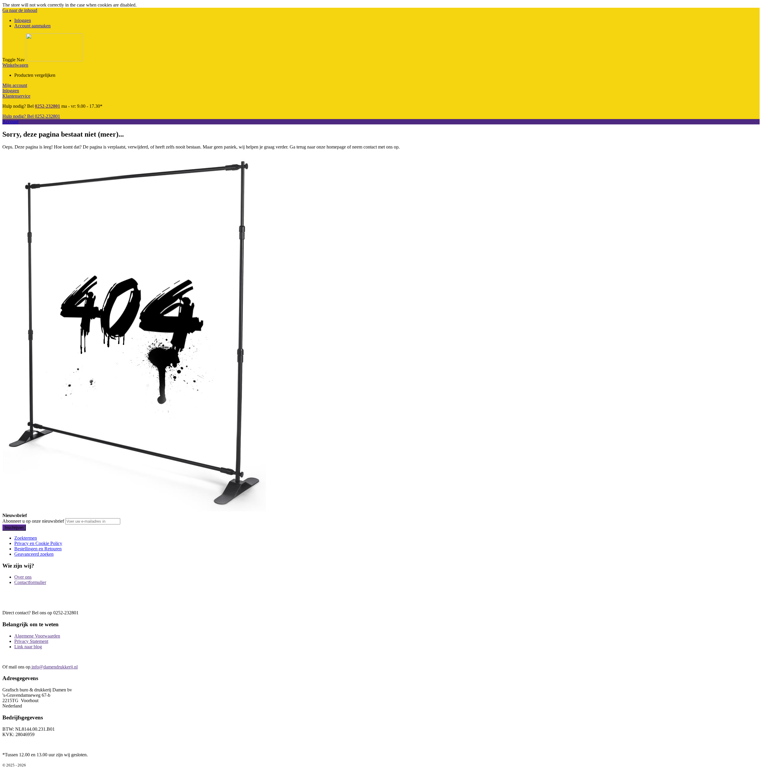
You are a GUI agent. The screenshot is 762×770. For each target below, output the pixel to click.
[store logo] (54, 59)
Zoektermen (25, 538)
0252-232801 (47, 106)
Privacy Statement (31, 641)
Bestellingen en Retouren (38, 548)
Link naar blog (28, 646)
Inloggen (22, 20)
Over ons (23, 577)
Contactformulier (30, 582)
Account (10, 121)
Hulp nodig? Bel (31, 116)
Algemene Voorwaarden (37, 635)
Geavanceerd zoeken (34, 554)
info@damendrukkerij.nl (54, 666)
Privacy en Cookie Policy (38, 543)
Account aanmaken (32, 25)
